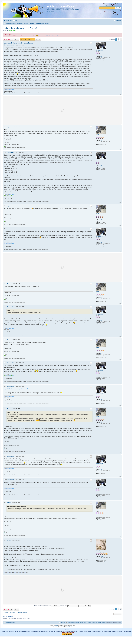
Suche (116, 8)
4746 (101, 556)
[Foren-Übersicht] (25, 10)
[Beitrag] (4, 45)
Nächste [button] (121, 40)
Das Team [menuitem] (83, 622)
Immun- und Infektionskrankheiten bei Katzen (49, 36)
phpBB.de (69, 626)
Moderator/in (12, 30)
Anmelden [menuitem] (118, 20)
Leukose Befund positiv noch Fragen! (20, 28)
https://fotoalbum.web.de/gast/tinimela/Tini (16, 389)
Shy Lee (98, 550)
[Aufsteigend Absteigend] (83, 605)
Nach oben (120, 94)
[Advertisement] (62, 110)
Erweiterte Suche (119, 8)
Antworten (7, 39)
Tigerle (97, 134)
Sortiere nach (63, 605)
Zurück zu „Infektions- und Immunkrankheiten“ (15, 612)
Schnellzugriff (9, 20)
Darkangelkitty (99, 50)
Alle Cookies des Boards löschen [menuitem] (97, 622)
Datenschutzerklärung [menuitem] (73, 622)
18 (101, 56)
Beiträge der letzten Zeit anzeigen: (42, 605)
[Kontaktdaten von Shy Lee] (104, 561)
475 (101, 140)
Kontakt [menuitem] (63, 622)
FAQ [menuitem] (16, 20)
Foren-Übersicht (10, 622)
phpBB (56, 625)
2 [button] (118, 39)
